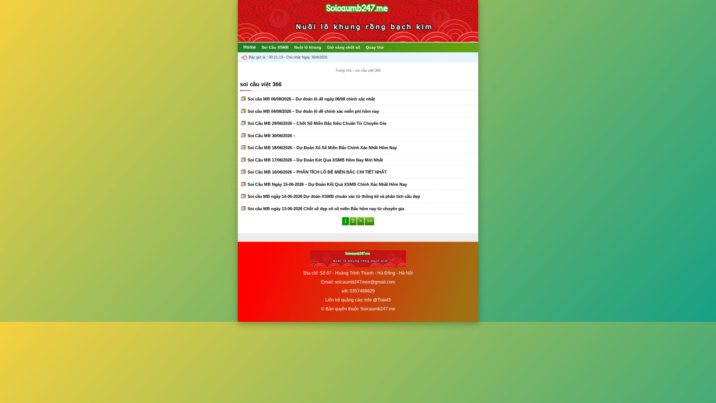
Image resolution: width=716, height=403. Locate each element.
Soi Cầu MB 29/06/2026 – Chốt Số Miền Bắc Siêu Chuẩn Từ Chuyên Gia (317, 123)
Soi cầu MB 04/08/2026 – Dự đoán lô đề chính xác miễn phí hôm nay (313, 111)
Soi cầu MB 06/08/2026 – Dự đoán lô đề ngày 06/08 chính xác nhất (311, 99)
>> (369, 221)
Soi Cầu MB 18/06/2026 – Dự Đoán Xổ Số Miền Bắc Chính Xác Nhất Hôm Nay (322, 147)
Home (249, 47)
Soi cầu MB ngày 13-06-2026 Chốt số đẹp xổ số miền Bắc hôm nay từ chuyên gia (326, 208)
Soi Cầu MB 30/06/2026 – (271, 135)
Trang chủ (343, 70)
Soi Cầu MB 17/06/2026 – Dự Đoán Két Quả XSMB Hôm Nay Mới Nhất (315, 160)
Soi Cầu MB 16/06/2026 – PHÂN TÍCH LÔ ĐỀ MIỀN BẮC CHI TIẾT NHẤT (317, 172)
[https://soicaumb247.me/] (358, 40)
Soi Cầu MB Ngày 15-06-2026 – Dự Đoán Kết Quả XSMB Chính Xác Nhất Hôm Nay (327, 184)
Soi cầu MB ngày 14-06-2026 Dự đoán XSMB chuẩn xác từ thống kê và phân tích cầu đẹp (334, 196)
